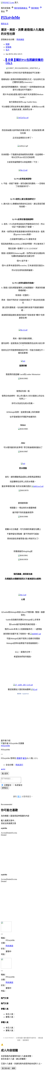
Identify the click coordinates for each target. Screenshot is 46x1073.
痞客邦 (19, 758)
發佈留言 (5, 788)
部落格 (8, 47)
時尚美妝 (20, 40)
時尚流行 (19, 765)
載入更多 (5, 773)
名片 (7, 50)
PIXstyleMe (10, 17)
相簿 (7, 44)
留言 (24, 758)
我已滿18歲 (6, 1068)
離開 (13, 1068)
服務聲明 (26, 1040)
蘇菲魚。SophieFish (23, 693)
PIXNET (11, 1038)
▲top (3, 769)
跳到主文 (4, 24)
